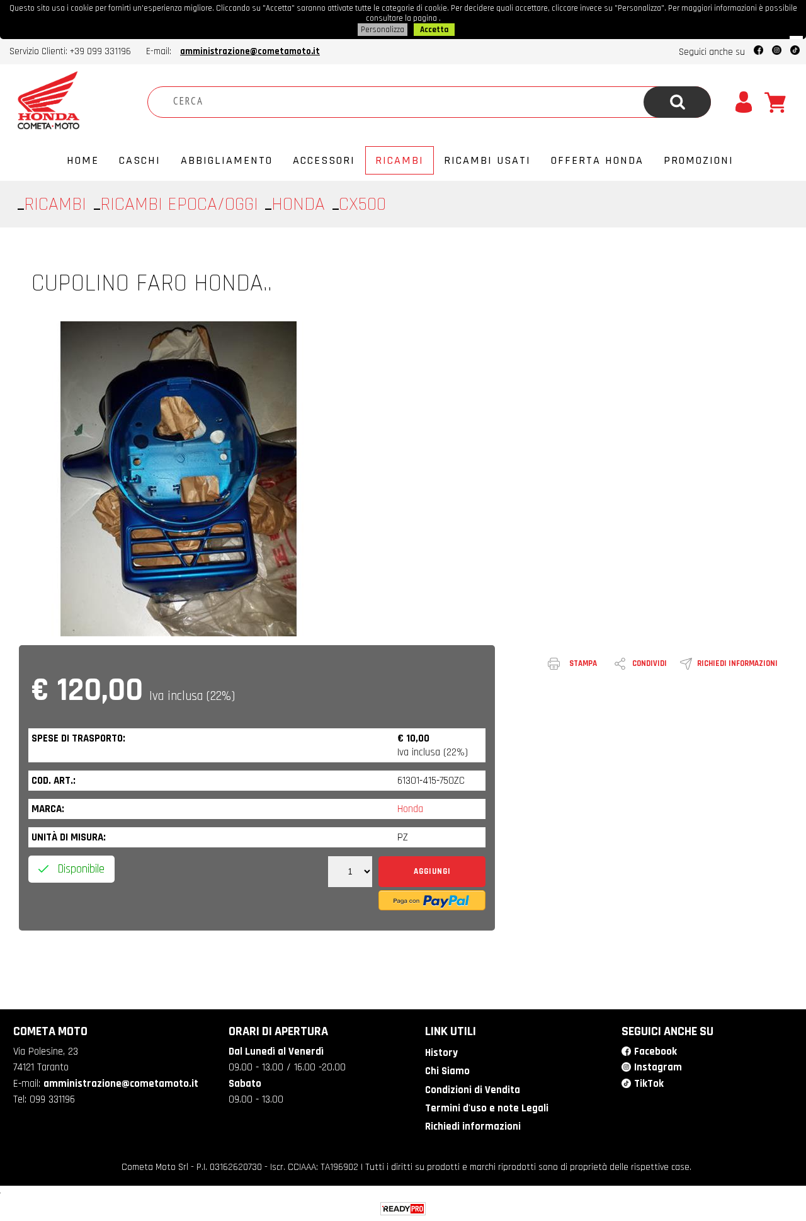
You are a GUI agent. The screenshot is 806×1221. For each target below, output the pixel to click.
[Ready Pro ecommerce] (403, 1208)
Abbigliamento (227, 160)
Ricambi (399, 160)
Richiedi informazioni (737, 663)
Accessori (324, 160)
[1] (350, 872)
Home (83, 160)
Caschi (140, 160)
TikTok (649, 1084)
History (441, 1053)
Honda (410, 809)
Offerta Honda (597, 160)
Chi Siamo (447, 1071)
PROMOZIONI (699, 160)
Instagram (658, 1067)
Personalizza (382, 30)
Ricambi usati (487, 160)
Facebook (655, 1051)
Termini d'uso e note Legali (486, 1108)
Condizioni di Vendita (472, 1090)
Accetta (434, 30)
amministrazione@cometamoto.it (250, 51)
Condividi (649, 663)
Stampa (583, 663)
